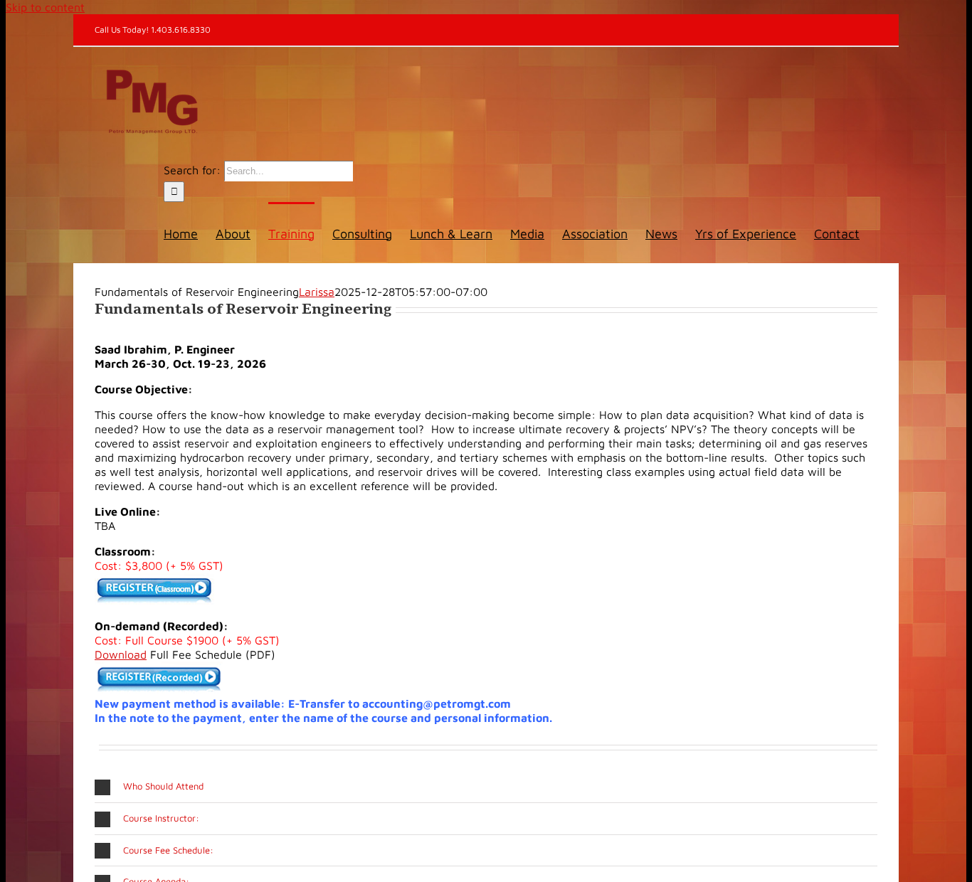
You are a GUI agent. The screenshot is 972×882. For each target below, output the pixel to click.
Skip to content (45, 7)
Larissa (316, 291)
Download (121, 654)
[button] (486, 786)
